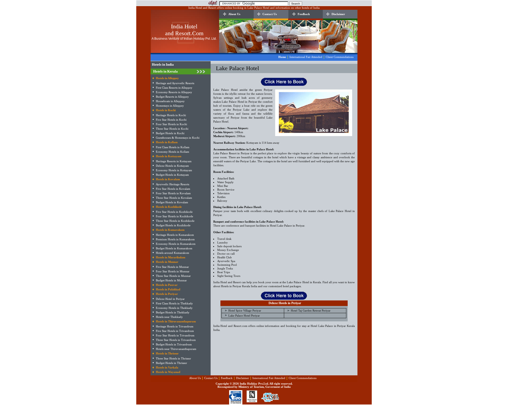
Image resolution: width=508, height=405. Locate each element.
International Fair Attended (305, 56)
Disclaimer (338, 14)
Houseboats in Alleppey (170, 101)
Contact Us (269, 14)
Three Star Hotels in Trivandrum (176, 339)
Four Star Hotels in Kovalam (173, 193)
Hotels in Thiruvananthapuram (176, 321)
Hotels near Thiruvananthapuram (176, 348)
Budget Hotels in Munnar (171, 280)
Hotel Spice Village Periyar (244, 310)
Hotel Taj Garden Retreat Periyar (310, 310)
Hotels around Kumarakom (172, 252)
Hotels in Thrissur (167, 353)
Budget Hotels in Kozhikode (173, 225)
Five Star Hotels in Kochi (171, 119)
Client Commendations (339, 56)
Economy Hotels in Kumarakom (176, 243)
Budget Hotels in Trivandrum (174, 344)
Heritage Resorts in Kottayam (174, 161)
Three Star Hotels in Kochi (172, 128)
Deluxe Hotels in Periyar (285, 303)
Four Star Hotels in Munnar (172, 271)
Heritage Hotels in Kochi (171, 115)
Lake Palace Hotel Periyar (244, 315)
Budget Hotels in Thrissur (171, 362)
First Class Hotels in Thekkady (174, 303)
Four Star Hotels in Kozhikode (174, 216)
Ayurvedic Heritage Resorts (172, 184)
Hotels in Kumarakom (170, 229)
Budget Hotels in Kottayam (172, 174)
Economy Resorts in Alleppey (174, 92)
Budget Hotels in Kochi (170, 133)
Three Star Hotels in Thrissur (173, 358)
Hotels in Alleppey (167, 78)
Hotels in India (163, 64)
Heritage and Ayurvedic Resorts (175, 83)
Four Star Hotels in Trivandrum (175, 335)
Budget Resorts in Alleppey (172, 96)
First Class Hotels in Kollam (172, 147)
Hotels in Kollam (167, 142)
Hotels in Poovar (167, 284)
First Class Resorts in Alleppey (174, 87)
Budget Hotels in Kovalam (172, 202)
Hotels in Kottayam (168, 156)
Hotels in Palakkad (168, 289)
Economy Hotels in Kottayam (174, 170)
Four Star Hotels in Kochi (171, 124)
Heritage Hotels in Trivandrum (174, 326)
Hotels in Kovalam (168, 179)
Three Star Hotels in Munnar (173, 275)
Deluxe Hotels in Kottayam (172, 165)
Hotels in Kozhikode (169, 206)
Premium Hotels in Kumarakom (175, 239)
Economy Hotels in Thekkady (174, 307)
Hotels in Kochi (166, 110)
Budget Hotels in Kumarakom (174, 248)
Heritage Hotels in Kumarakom (175, 234)
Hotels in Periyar (167, 293)
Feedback (304, 14)
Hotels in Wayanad (168, 372)
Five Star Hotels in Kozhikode (174, 211)
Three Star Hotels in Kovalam (174, 197)
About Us (234, 14)
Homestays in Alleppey (170, 105)
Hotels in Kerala (165, 71)
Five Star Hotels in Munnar (172, 266)
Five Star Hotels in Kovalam (173, 188)
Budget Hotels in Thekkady (172, 312)
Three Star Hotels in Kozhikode (175, 220)
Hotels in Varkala (167, 367)
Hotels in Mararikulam (170, 257)
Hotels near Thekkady (169, 316)
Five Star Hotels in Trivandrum (175, 330)
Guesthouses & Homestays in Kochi (177, 137)
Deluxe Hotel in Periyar (170, 298)
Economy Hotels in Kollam (172, 151)
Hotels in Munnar (167, 261)
